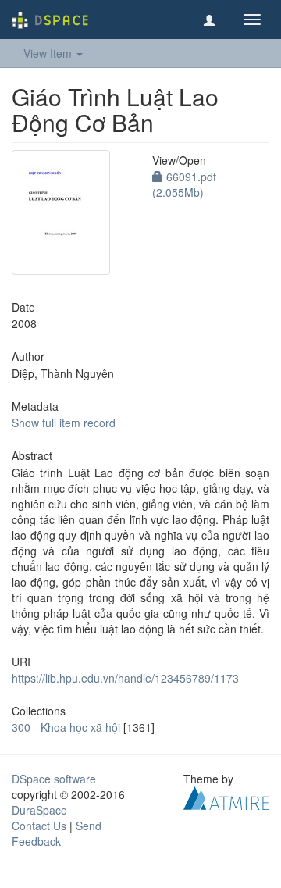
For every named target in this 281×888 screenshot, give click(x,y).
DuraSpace (39, 810)
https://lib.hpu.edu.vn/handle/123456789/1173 (125, 678)
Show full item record (64, 422)
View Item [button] (49, 53)
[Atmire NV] (226, 796)
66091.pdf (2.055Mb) (184, 184)
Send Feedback (56, 833)
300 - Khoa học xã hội (66, 727)
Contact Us (39, 825)
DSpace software (54, 778)
